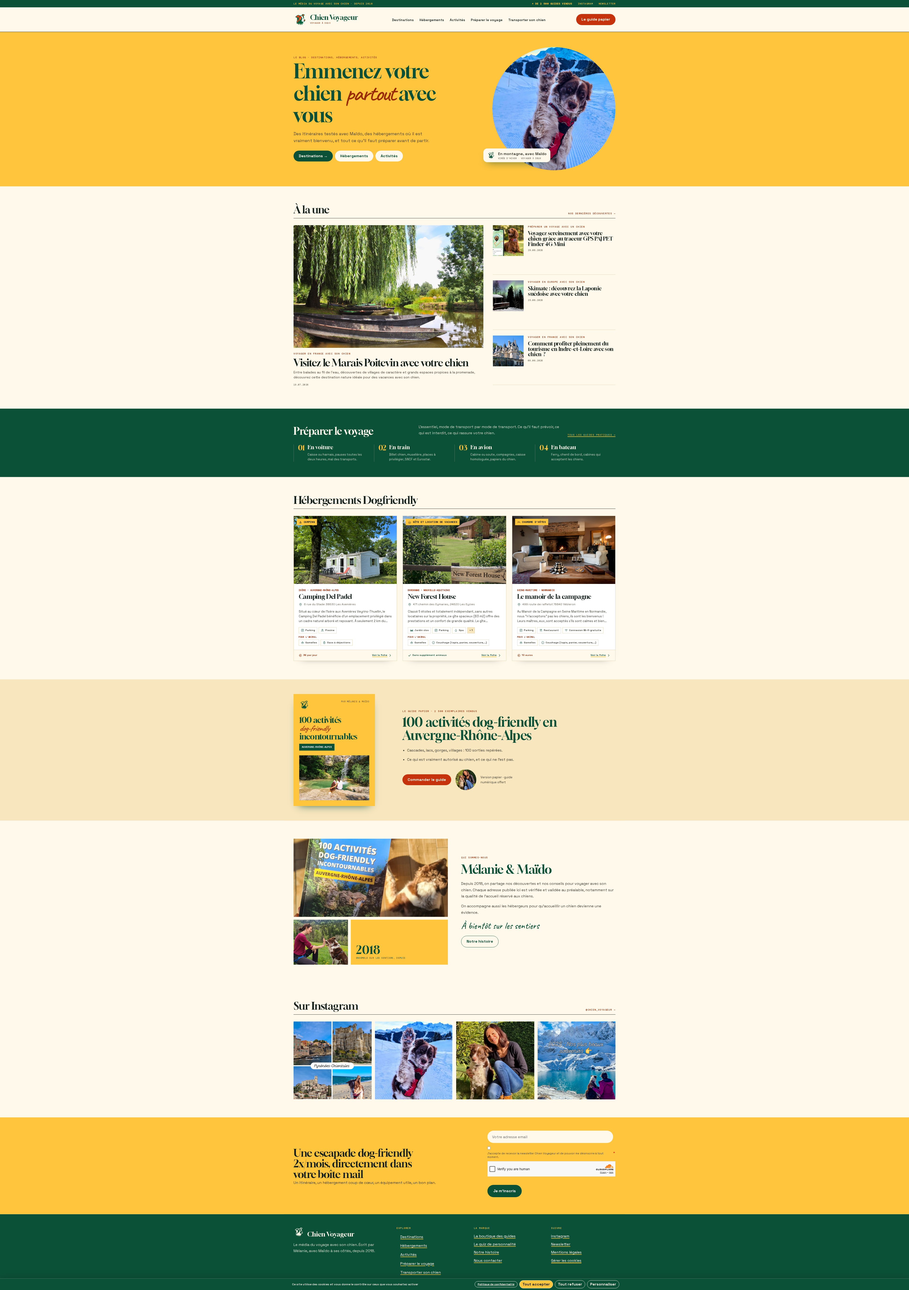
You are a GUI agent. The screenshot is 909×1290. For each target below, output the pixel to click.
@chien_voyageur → (600, 1009)
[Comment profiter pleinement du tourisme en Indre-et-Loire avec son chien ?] (508, 351)
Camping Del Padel (325, 596)
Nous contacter (488, 1260)
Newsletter (607, 3)
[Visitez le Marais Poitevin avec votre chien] (388, 286)
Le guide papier (595, 19)
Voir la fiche (379, 655)
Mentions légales (566, 1252)
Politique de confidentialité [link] (496, 1284)
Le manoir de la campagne (554, 596)
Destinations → (313, 155)
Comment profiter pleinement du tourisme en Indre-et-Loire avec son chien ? (570, 349)
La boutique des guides (495, 1236)
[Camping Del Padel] (345, 550)
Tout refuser (570, 1284)
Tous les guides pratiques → (592, 434)
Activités (457, 20)
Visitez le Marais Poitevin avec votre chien (381, 363)
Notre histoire (480, 941)
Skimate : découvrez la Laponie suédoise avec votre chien (565, 291)
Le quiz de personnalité (495, 1244)
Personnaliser (603, 1284)
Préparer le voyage (487, 20)
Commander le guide (427, 779)
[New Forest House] (454, 550)
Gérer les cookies (566, 1260)
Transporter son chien (527, 20)
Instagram (585, 3)
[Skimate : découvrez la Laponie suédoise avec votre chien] (508, 295)
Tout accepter (536, 1284)
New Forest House (432, 596)
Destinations (403, 20)
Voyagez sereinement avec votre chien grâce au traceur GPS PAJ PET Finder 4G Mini (570, 238)
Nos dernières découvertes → (591, 213)
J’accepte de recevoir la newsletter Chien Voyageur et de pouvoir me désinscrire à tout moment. (545, 1155)
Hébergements (431, 20)
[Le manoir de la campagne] (563, 550)
